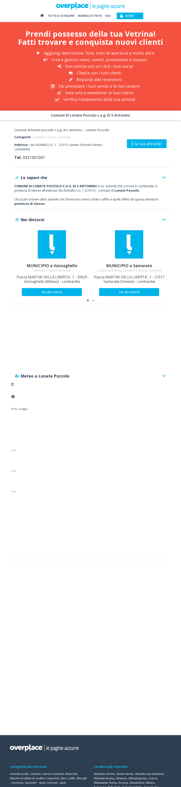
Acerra (153, 778)
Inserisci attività (90, 16)
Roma (113, 783)
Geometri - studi (35, 783)
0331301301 (34, 157)
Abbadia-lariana (104, 778)
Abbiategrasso (137, 778)
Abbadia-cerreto (104, 774)
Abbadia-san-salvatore (149, 774)
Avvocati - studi (56, 783)
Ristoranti (71, 774)
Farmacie (17, 783)
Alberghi (81, 778)
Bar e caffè (68, 778)
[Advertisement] (90, 339)
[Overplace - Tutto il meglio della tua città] (42, 16)
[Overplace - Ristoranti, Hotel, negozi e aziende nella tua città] (90, 5)
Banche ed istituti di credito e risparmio (34, 778)
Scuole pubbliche (109, 270)
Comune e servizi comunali (51, 137)
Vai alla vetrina (52, 292)
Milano (150, 783)
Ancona (123, 783)
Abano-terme (125, 774)
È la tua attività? (146, 143)
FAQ (108, 16)
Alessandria (137, 783)
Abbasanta (100, 783)
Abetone (121, 778)
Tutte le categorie (61, 16)
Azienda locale (19, 774)
